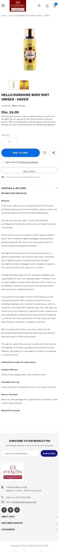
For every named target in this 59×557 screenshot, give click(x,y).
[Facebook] (4, 510)
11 (6, 177)
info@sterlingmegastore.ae (24, 502)
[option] (29, 49)
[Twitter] (10, 510)
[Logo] (18, 5)
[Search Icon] (39, 5)
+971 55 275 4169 (23, 497)
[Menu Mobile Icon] (3, 5)
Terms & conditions (29, 162)
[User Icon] (47, 5)
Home (4, 15)
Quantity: (5, 135)
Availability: (6, 105)
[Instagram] (17, 510)
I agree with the (12, 162)
